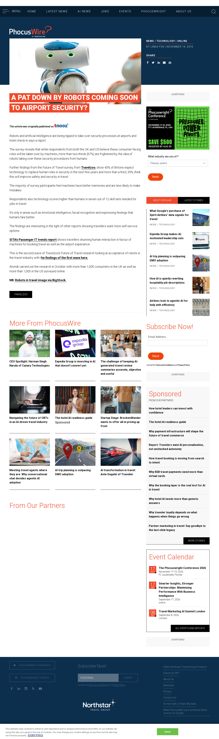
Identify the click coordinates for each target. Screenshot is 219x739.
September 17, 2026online (169, 601)
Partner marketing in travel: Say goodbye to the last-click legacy (177, 528)
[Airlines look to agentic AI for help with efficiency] (200, 307)
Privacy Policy (119, 685)
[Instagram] (26, 688)
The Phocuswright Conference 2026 (182, 568)
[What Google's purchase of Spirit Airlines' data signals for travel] (200, 218)
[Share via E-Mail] (164, 63)
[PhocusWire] (30, 32)
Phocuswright (153, 11)
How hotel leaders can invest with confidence (170, 410)
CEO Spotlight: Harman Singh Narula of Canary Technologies (29, 363)
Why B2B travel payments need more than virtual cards (176, 474)
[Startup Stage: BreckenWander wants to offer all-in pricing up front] (121, 400)
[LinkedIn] (19, 688)
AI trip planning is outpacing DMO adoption (73, 472)
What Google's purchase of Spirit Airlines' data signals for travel (169, 215)
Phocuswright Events (34, 677)
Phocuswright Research (35, 665)
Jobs (105, 11)
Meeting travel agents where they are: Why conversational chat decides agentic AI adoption (28, 476)
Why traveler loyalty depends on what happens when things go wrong (173, 514)
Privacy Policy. (184, 365)
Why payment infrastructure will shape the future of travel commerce (176, 433)
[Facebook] (11, 688)
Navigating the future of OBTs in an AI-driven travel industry (28, 420)
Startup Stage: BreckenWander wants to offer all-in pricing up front (121, 422)
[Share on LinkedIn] (158, 63)
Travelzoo (88, 167)
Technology (166, 41)
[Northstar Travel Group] (99, 705)
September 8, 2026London (169, 617)
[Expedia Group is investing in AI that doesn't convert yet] (75, 343)
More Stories (196, 540)
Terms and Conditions (164, 365)
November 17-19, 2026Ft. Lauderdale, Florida (171, 573)
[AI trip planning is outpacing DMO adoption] (75, 452)
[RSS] (33, 688)
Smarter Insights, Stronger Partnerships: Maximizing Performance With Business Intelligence (177, 589)
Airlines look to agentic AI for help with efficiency (169, 303)
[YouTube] (40, 688)
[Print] (170, 63)
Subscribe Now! (92, 666)
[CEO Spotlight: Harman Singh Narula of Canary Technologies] (29, 343)
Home (32, 11)
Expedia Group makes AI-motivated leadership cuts (167, 236)
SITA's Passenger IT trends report (33, 239)
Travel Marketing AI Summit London (182, 611)
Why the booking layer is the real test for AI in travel (177, 487)
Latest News (57, 11)
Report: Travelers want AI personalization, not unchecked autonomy (176, 447)
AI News (84, 11)
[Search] (213, 11)
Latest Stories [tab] (193, 200)
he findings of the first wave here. (64, 257)
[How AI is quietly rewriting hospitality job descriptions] (200, 285)
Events (125, 11)
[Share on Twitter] (153, 63)
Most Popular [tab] (162, 200)
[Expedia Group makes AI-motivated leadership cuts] (200, 240)
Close (167, 731)
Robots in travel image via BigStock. (40, 280)
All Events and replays (190, 628)
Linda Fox (157, 46)
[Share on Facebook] (147, 63)
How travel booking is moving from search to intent (176, 460)
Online (182, 41)
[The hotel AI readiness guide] (75, 400)
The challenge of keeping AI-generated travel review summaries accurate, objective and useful (121, 367)
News (150, 41)
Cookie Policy (35, 735)
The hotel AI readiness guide (73, 418)
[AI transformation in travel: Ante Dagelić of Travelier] (121, 452)
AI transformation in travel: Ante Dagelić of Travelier (118, 472)
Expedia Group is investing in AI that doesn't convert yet (75, 363)
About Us (183, 11)
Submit (128, 677)
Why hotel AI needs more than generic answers (173, 501)
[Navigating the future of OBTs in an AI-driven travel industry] (29, 400)
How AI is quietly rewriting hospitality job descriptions (167, 280)
